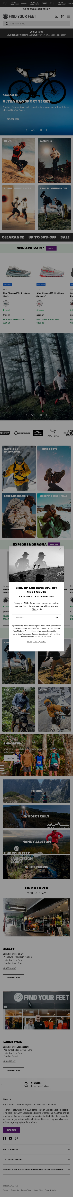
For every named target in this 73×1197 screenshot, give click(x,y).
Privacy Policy (33, 641)
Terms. (43, 641)
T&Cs (34, 609)
